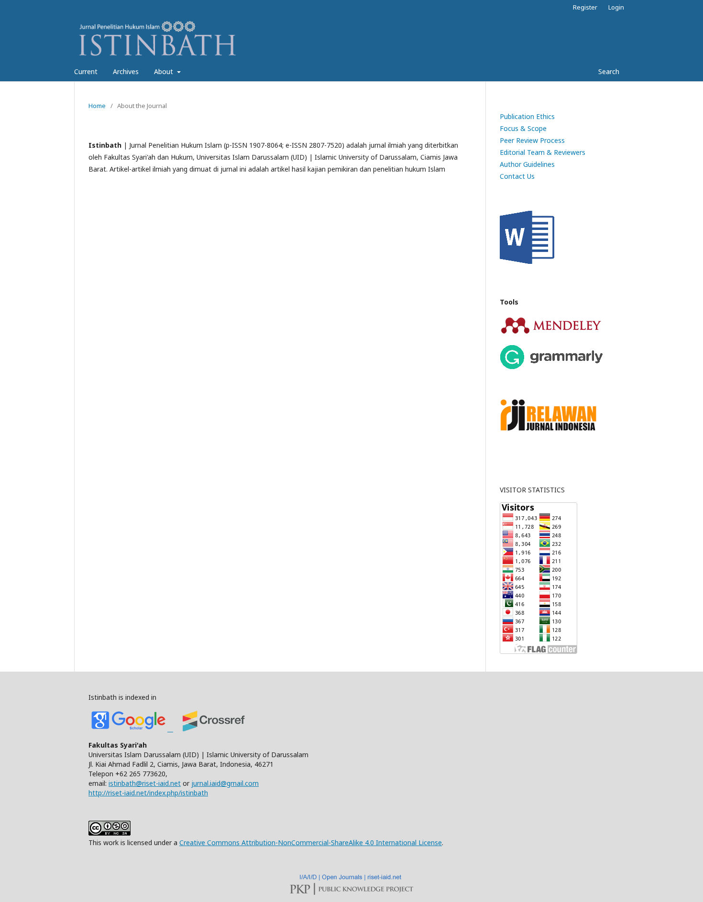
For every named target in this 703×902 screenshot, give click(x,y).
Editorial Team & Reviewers (542, 152)
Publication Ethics (527, 116)
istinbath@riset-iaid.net (145, 783)
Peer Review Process (532, 140)
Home (97, 105)
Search (607, 71)
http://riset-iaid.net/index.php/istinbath (148, 792)
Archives (126, 71)
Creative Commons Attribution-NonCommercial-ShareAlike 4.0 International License (310, 842)
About (164, 71)
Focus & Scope (523, 128)
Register (585, 7)
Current (86, 71)
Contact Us (517, 176)
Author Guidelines (527, 164)
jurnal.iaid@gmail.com (225, 783)
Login (616, 7)
